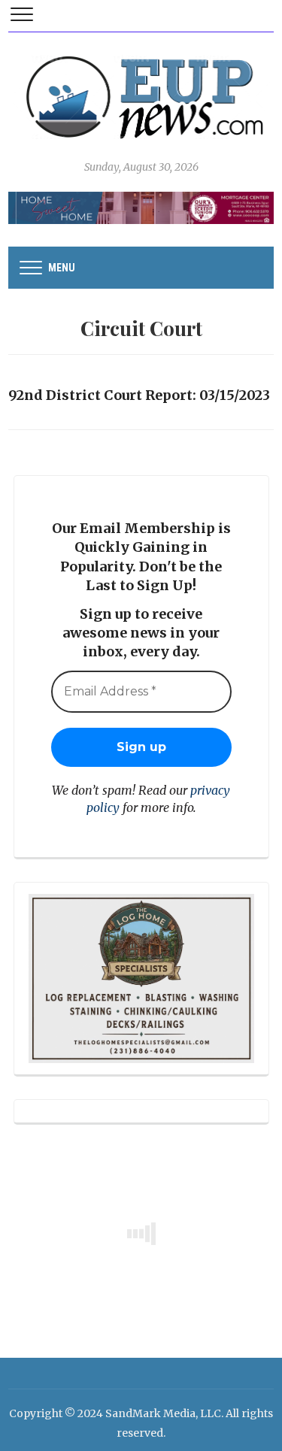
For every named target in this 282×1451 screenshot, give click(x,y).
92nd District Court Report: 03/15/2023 (139, 395)
